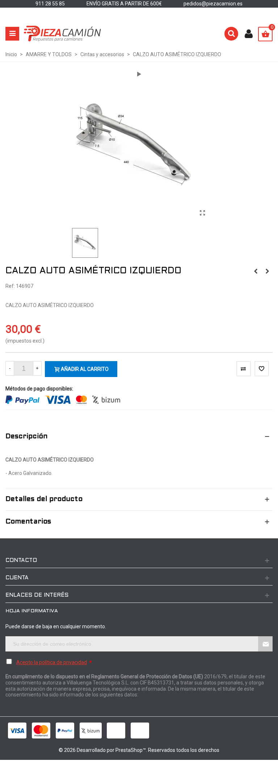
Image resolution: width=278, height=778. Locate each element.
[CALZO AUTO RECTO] (267, 271)
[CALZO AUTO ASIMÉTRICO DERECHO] (255, 271)
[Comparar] (243, 368)
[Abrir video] (139, 74)
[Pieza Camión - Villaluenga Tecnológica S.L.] (62, 33)
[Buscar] (231, 34)
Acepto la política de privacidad (51, 662)
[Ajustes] (249, 34)
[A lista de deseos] (261, 368)
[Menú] (12, 34)
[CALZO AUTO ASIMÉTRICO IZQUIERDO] (202, 213)
